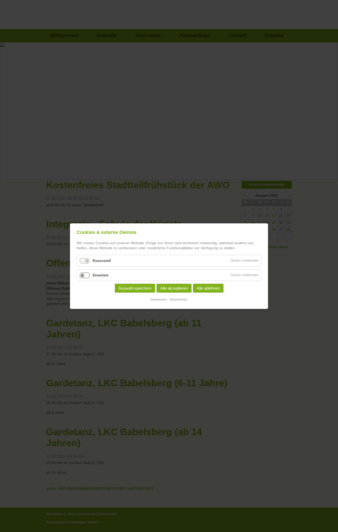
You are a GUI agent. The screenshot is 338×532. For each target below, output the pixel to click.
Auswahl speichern (135, 288)
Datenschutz (178, 299)
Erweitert (101, 275)
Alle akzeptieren (174, 288)
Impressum (158, 299)
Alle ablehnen (208, 288)
